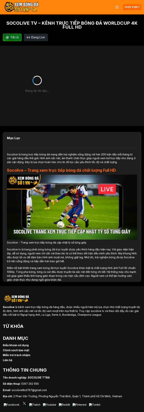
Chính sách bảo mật (16, 350)
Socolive (12, 154)
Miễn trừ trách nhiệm (16, 355)
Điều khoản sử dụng (16, 345)
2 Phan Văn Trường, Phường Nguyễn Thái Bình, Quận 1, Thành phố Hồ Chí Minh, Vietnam (67, 396)
